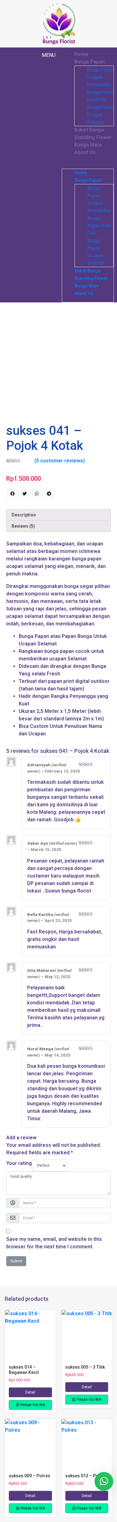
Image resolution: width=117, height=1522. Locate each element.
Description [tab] (24, 514)
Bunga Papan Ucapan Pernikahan (100, 77)
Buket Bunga (89, 130)
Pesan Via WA (32, 1405)
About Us (85, 152)
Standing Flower (93, 137)
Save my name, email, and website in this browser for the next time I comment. (54, 1243)
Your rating (19, 1163)
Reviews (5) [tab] (23, 526)
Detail (30, 1392)
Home (81, 54)
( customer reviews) (59, 461)
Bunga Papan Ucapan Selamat (100, 115)
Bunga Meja (88, 145)
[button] (88, 165)
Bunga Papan (89, 62)
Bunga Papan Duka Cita (99, 226)
